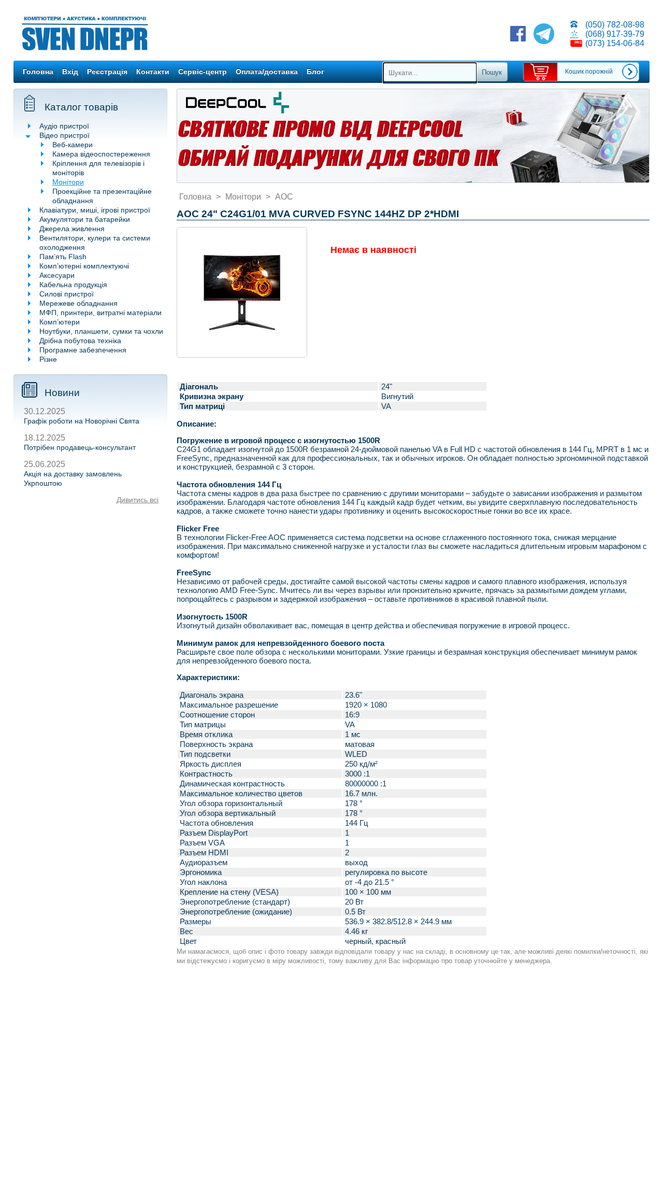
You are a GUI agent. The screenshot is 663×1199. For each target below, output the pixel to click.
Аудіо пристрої (64, 126)
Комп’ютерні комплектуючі (84, 266)
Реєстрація (107, 71)
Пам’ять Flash (63, 256)
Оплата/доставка (267, 71)
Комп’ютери (59, 322)
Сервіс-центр (202, 71)
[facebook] (518, 34)
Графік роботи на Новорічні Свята (81, 421)
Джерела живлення (72, 228)
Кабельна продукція (73, 284)
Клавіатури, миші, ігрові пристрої (94, 210)
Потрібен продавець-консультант (80, 447)
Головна (38, 71)
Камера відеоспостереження (101, 154)
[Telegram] (544, 34)
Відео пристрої (64, 135)
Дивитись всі (137, 500)
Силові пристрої (66, 294)
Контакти (152, 71)
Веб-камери (72, 144)
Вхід (70, 71)
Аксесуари (57, 275)
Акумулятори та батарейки (84, 219)
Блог (315, 71)
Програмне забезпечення (82, 350)
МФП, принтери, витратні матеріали (100, 312)
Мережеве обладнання (78, 303)
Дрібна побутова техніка (80, 340)
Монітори (68, 182)
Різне (48, 359)
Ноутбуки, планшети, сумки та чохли (101, 331)
